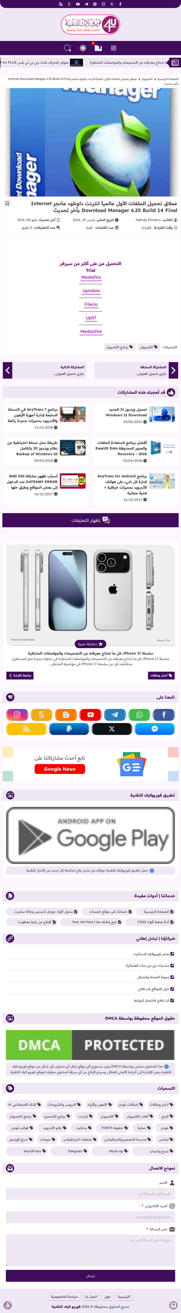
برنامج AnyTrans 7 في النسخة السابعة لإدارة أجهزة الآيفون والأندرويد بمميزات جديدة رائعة (33, 415)
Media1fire (91, 331)
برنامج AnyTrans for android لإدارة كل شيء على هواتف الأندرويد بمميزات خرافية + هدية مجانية (122, 484)
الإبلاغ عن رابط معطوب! (34, 922)
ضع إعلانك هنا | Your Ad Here (94, 922)
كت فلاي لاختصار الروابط (151, 1000)
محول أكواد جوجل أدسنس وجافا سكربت (43, 911)
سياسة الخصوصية (64, 1296)
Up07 (91, 317)
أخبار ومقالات (159, 675)
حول (107, 1296)
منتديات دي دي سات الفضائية (147, 965)
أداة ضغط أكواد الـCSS (153, 922)
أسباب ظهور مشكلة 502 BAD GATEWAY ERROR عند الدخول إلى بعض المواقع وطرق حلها (32, 482)
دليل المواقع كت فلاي (153, 989)
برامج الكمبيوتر (117, 347)
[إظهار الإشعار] (8, 1305)
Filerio (91, 304)
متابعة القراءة (22, 675)
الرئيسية (124, 1296)
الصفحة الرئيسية (167, 79)
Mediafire (91, 277)
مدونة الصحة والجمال (153, 977)
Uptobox (91, 290)
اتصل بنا (91, 1296)
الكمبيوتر (147, 79)
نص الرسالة (157, 1229)
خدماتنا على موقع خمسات (108, 911)
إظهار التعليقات (86, 520)
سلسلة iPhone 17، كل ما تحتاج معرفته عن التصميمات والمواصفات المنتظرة (90, 653)
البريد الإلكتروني (154, 1206)
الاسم (163, 1182)
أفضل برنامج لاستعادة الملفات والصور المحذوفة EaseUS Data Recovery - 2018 (121, 448)
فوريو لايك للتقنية (66, 1306)
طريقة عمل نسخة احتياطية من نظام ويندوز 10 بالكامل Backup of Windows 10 (32, 448)
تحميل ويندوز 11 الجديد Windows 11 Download (126, 412)
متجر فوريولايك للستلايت (151, 954)
